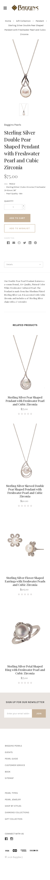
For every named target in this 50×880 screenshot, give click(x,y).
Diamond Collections (17, 812)
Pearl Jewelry (13, 799)
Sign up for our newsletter (25, 702)
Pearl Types (11, 793)
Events (9, 752)
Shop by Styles (13, 806)
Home (8, 21)
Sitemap (9, 778)
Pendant (40, 21)
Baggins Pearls (12, 124)
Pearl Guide (11, 758)
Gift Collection (23, 21)
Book (7, 771)
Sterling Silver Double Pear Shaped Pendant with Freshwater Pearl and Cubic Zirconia (25, 30)
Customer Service (15, 765)
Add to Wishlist (19, 228)
